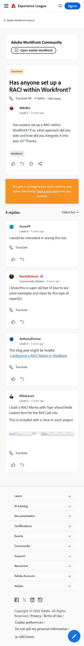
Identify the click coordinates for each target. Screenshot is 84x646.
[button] (23, 98)
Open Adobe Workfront (36, 50)
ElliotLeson (26, 396)
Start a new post (47, 191)
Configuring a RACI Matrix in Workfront (38, 355)
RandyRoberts (29, 276)
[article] (42, 243)
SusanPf (24, 226)
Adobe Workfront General (21, 20)
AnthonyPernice (30, 339)
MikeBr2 (24, 108)
